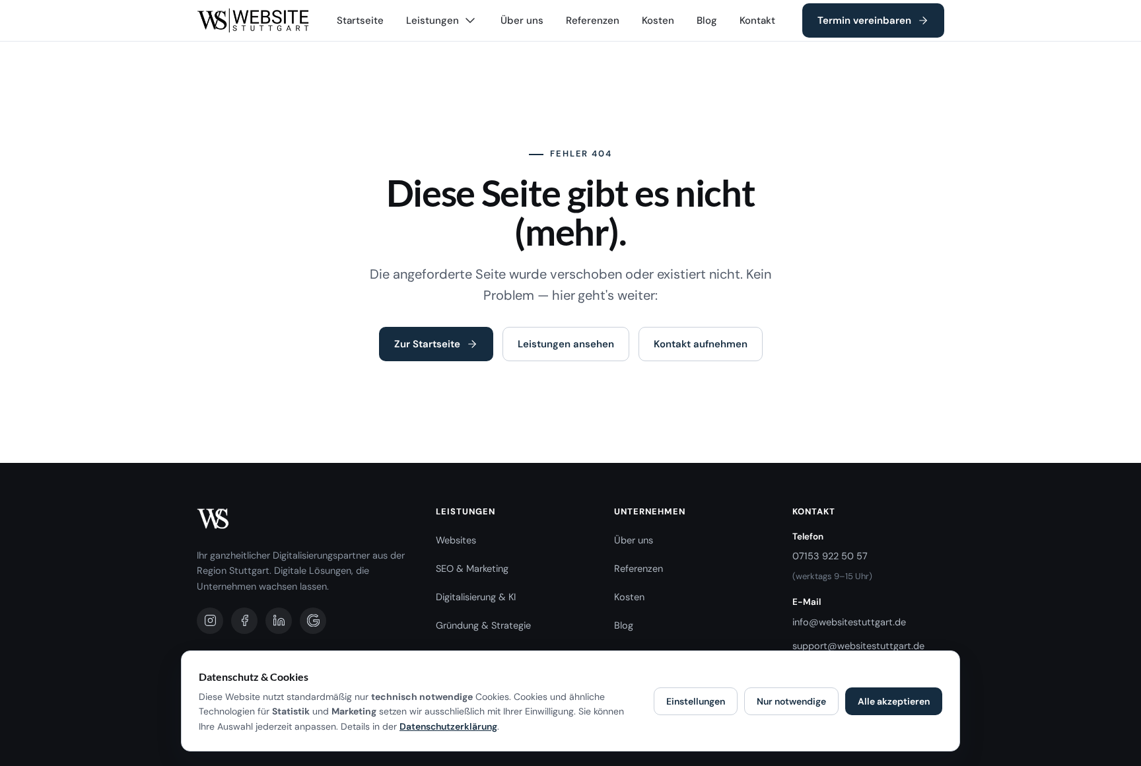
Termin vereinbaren (864, 20)
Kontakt (757, 20)
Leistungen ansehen (566, 344)
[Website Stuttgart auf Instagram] (210, 621)
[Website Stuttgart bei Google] (313, 621)
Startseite (360, 20)
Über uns (522, 20)
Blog (707, 20)
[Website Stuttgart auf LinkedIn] (278, 621)
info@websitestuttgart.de (849, 622)
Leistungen (432, 20)
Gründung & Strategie (483, 625)
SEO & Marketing (472, 568)
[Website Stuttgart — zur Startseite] (253, 20)
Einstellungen (695, 701)
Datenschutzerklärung (448, 726)
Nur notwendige (791, 701)
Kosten (658, 20)
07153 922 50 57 (830, 556)
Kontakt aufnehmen (700, 344)
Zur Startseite (427, 344)
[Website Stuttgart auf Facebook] (244, 621)
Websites (456, 540)
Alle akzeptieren (894, 701)
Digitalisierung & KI (476, 597)
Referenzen (592, 20)
